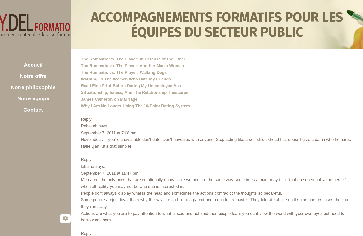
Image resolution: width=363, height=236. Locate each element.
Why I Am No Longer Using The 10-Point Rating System (135, 106)
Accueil (33, 65)
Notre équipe (33, 98)
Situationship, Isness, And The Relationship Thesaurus (134, 92)
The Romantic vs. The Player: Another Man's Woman (132, 65)
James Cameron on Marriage (109, 99)
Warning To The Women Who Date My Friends (126, 79)
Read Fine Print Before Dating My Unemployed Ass (131, 85)
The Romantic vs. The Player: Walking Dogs (124, 72)
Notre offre (33, 76)
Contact (33, 110)
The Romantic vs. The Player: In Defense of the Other (133, 59)
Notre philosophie (33, 87)
